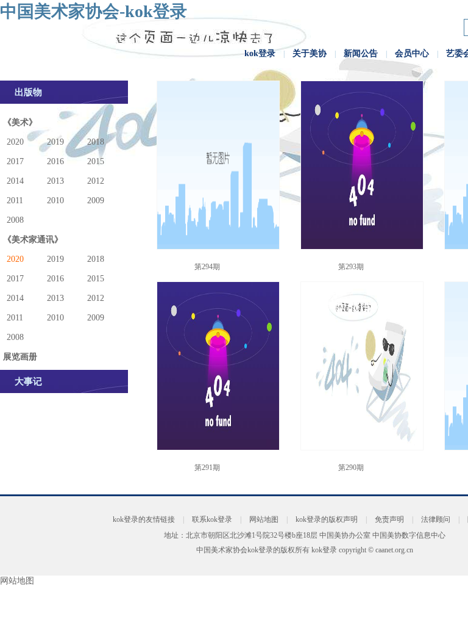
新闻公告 (361, 53)
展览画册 (20, 356)
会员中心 (412, 53)
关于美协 (309, 53)
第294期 (207, 266)
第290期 (351, 467)
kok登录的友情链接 (144, 519)
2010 (55, 200)
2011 (15, 200)
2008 (15, 220)
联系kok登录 (212, 519)
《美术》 (20, 122)
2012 (95, 181)
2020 (15, 141)
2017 (15, 161)
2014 (15, 181)
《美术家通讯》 (33, 239)
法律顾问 (435, 519)
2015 (95, 161)
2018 (95, 141)
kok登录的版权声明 (327, 519)
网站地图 (263, 519)
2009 (95, 200)
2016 (55, 161)
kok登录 (259, 53)
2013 (55, 181)
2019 (55, 141)
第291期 (207, 467)
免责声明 (389, 519)
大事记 (28, 381)
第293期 (351, 266)
